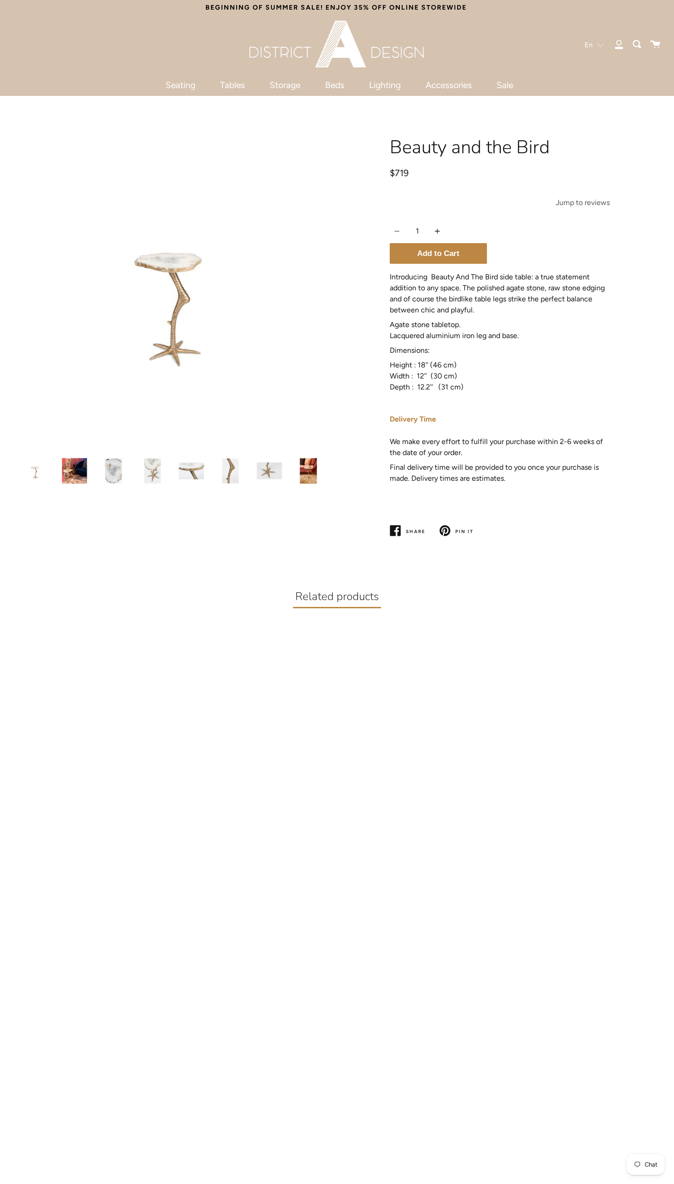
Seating (180, 85)
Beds (334, 85)
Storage (285, 85)
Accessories (448, 85)
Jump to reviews (583, 202)
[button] (594, 44)
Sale (505, 85)
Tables (232, 85)
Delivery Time (413, 419)
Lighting (385, 85)
